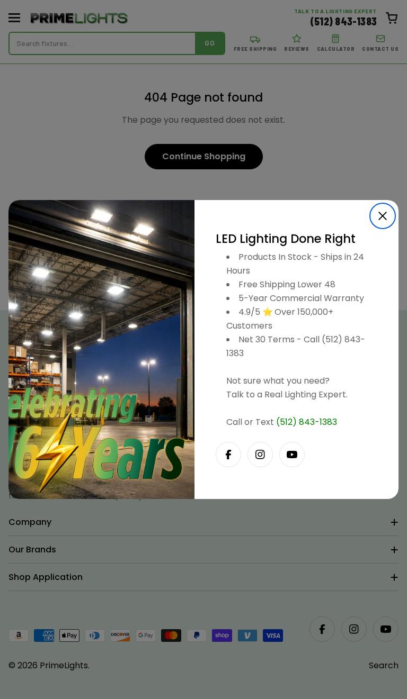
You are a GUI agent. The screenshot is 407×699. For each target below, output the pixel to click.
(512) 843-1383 (306, 422)
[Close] (382, 215)
